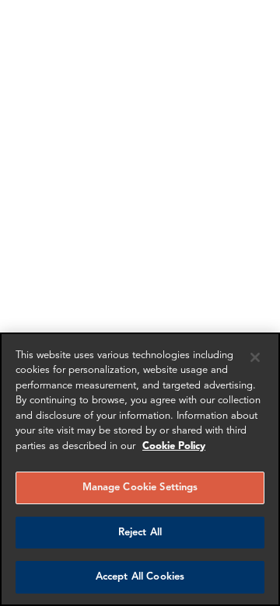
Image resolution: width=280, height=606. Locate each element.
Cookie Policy (173, 446)
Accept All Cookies (140, 577)
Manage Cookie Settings (140, 487)
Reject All (140, 533)
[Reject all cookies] (255, 357)
